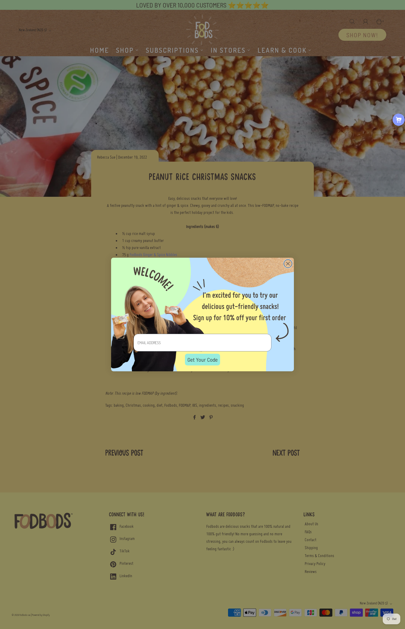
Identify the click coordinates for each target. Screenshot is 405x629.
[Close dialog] (288, 264)
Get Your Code (202, 359)
